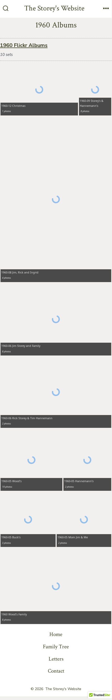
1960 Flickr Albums (24, 45)
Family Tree (56, 646)
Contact (56, 670)
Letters (56, 658)
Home (55, 634)
